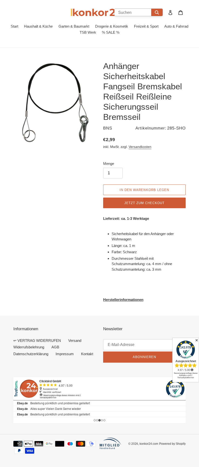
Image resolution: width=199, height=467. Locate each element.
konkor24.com (149, 443)
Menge (108, 163)
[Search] (157, 12)
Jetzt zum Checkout (144, 203)
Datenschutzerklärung (30, 354)
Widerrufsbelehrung (28, 347)
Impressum (65, 354)
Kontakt (87, 354)
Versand (74, 340)
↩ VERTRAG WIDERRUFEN (37, 340)
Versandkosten (140, 147)
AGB (55, 347)
